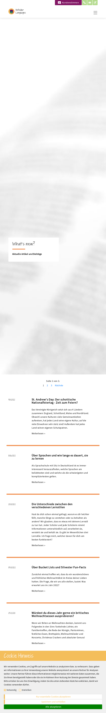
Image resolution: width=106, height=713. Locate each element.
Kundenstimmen (70, 2)
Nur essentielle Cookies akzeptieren (53, 696)
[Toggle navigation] (95, 13)
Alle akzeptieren (53, 706)
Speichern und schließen (53, 701)
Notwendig (11, 690)
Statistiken (26, 690)
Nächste (59, 385)
